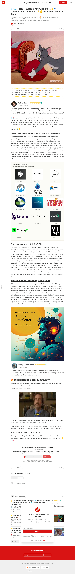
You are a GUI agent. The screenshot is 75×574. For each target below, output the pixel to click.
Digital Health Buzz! (19, 23)
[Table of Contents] (2, 287)
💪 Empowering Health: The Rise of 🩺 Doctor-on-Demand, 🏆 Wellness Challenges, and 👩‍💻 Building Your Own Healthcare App (30, 502)
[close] (51, 508)
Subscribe (63, 2)
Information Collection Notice (37, 536)
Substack (30, 571)
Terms (42, 563)
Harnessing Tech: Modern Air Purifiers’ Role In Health (35, 133)
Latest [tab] (16, 496)
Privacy (38, 563)
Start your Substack (34, 567)
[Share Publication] (57, 2)
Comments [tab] (14, 478)
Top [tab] (12, 496)
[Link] (9, 133)
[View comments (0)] (18, 28)
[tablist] (17, 477)
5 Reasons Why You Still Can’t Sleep (27, 244)
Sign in (70, 2)
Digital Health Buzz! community (32, 379)
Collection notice (49, 563)
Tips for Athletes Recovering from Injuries (30, 280)
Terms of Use (44, 535)
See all (14, 541)
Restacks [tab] (20, 478)
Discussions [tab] (22, 496)
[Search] (53, 2)
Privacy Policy (48, 536)
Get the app (45, 567)
